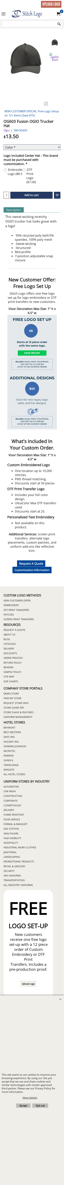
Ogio (7, 130)
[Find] (59, 24)
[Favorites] (57, 195)
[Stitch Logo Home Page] (31, 14)
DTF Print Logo (31, 176)
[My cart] (58, 14)
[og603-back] (54, 57)
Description (13, 210)
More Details (30, 1097)
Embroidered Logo (17, 172)
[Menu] (3, 14)
